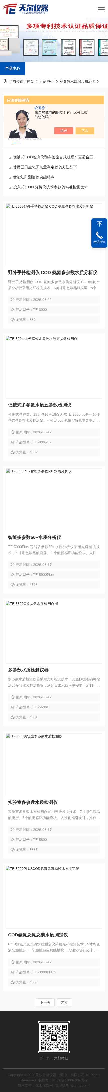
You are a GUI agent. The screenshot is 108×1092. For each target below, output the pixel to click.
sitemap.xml (80, 1085)
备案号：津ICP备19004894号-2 (63, 1080)
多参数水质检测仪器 (28, 669)
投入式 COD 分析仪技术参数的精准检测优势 (50, 187)
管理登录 (62, 1085)
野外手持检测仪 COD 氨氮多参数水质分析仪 (52, 272)
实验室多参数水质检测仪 (33, 802)
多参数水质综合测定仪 (77, 81)
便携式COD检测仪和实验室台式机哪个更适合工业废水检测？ (56, 157)
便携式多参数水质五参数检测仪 (39, 404)
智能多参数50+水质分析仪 (34, 537)
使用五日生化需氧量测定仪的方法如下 (45, 167)
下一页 (45, 1002)
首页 (30, 81)
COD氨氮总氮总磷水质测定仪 (38, 934)
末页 (64, 1002)
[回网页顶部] (99, 224)
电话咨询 (99, 242)
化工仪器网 (44, 1085)
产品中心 (12, 68)
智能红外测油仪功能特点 (34, 177)
